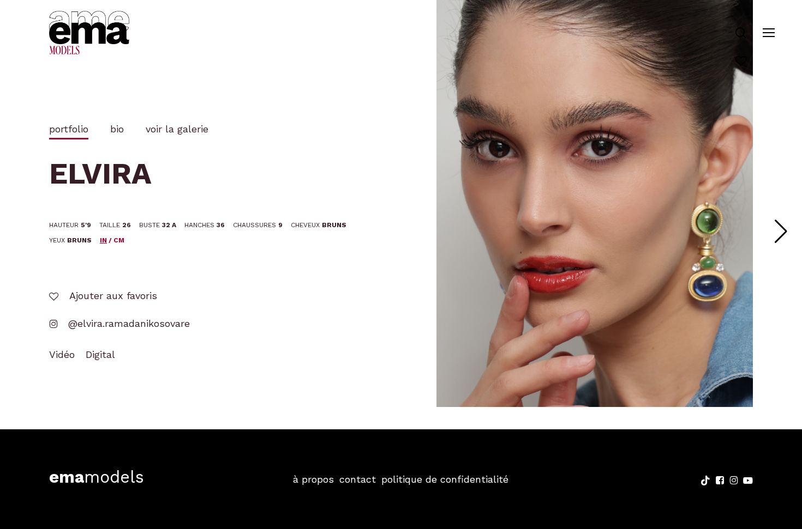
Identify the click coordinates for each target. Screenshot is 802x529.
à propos (313, 479)
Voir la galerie (177, 129)
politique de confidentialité (444, 479)
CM (118, 240)
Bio (117, 129)
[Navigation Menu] (769, 33)
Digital (100, 354)
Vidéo (62, 354)
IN (103, 240)
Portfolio (68, 129)
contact (357, 479)
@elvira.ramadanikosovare (127, 323)
